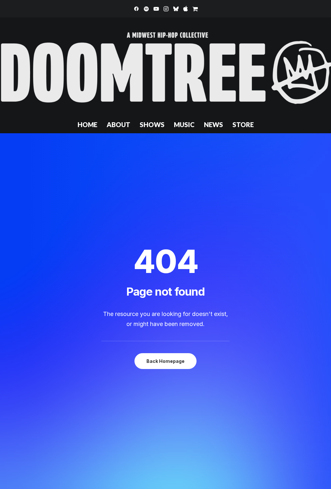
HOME (87, 124)
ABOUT (118, 124)
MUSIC (184, 124)
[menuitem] (136, 8)
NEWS (213, 124)
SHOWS (152, 124)
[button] (136, 8)
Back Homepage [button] (165, 361)
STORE (243, 124)
